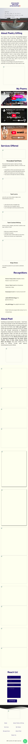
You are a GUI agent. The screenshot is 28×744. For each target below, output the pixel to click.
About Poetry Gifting (11, 33)
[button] (25, 741)
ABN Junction (10, 741)
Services (6, 727)
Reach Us (14, 735)
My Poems (21, 88)
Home (5, 723)
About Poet (7, 319)
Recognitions (6, 731)
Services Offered (9, 146)
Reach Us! (12, 672)
